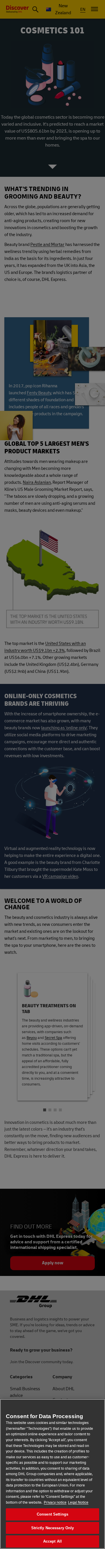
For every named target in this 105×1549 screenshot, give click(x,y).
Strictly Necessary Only (52, 1528)
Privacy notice (55, 1502)
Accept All (52, 1541)
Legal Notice (78, 1502)
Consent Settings (52, 1514)
